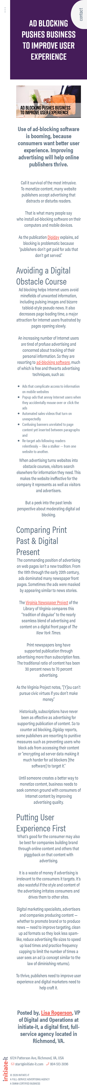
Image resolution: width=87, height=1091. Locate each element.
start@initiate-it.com (29, 1063)
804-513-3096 (59, 1063)
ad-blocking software (53, 362)
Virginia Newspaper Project (47, 602)
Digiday (53, 237)
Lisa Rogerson (56, 1012)
